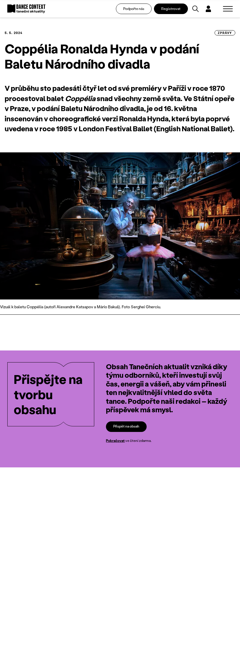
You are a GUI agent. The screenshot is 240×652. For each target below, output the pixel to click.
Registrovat (171, 8)
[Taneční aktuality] (26, 8)
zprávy (225, 33)
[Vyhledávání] (195, 9)
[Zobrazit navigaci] (228, 9)
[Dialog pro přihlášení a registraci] (208, 9)
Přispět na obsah (126, 426)
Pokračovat (115, 440)
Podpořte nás (133, 8)
